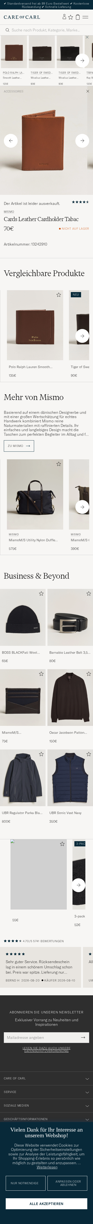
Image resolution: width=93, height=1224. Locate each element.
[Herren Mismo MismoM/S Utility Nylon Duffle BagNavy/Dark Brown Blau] (35, 494)
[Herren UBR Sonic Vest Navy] (70, 777)
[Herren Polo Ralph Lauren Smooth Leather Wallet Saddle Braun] (14, 51)
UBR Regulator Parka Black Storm (22, 813)
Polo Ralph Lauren (13, 73)
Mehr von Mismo (34, 397)
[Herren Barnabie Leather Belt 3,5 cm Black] (70, 617)
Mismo (9, 211)
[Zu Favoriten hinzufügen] (57, 295)
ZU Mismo (16, 446)
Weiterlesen (47, 1167)
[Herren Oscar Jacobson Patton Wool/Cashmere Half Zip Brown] (70, 697)
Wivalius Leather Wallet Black (68, 78)
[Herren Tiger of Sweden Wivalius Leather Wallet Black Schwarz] (70, 51)
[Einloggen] (64, 17)
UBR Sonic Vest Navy (65, 813)
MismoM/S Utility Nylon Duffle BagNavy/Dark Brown (32, 540)
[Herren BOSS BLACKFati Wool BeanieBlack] (23, 617)
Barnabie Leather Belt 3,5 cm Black (68, 652)
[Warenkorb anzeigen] (77, 17)
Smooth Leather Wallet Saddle (11, 78)
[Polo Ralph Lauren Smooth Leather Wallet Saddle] (35, 363)
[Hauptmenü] (85, 17)
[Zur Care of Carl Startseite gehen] (22, 17)
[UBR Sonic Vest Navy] (70, 809)
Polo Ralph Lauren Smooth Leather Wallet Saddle (29, 367)
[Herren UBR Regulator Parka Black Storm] (23, 777)
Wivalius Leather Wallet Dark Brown (41, 78)
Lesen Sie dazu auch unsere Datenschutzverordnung (47, 1049)
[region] (46, 967)
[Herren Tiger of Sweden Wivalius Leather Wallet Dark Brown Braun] (42, 51)
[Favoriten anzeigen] (70, 17)
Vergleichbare (44, 273)
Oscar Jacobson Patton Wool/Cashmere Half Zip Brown (68, 732)
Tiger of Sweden (41, 73)
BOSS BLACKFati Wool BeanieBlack (19, 652)
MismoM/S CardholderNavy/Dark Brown (18, 732)
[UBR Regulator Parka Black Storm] (23, 809)
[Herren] (38, 874)
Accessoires (13, 91)
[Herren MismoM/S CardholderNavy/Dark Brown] (23, 697)
